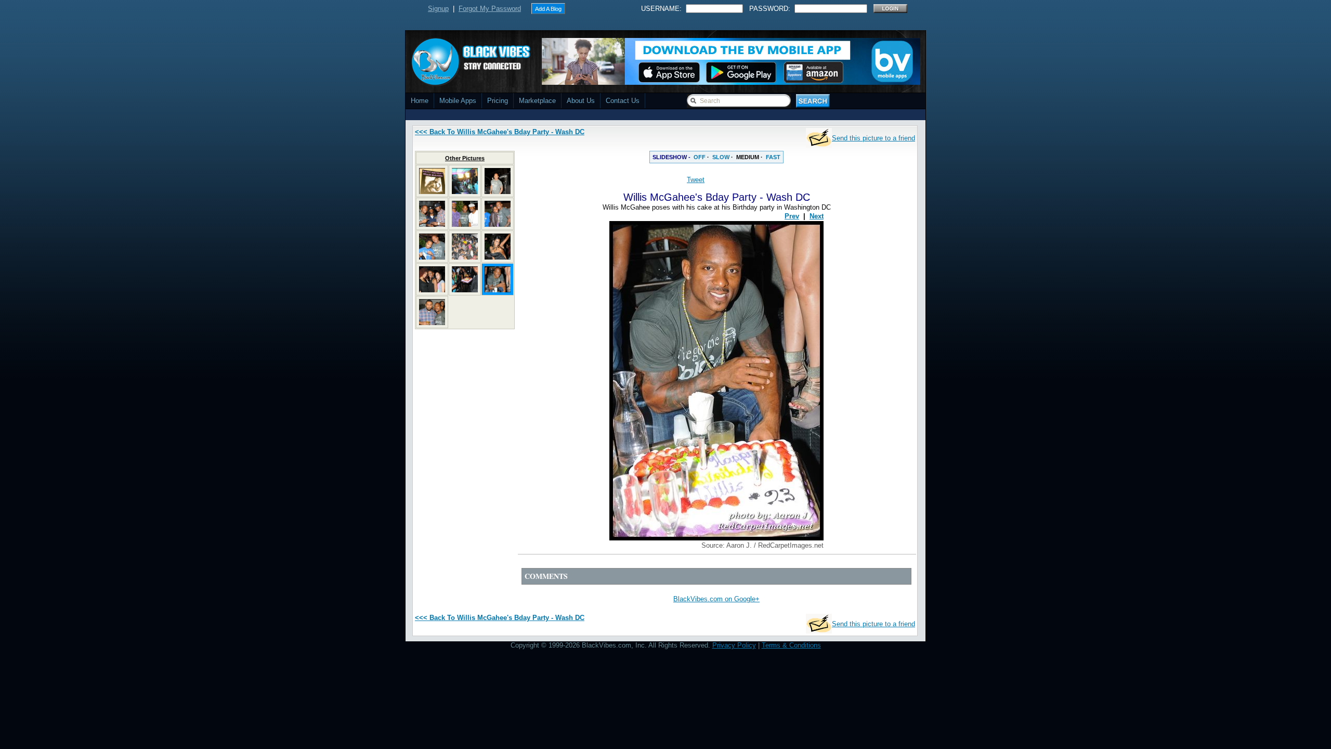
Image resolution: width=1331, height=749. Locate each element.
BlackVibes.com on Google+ (716, 599)
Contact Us (623, 101)
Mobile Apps (457, 101)
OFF (700, 157)
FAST (773, 157)
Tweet (695, 180)
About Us (581, 101)
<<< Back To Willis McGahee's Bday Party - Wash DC (499, 132)
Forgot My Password (490, 8)
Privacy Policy (734, 645)
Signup (438, 8)
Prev (792, 216)
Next (817, 216)
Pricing (497, 101)
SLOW (720, 157)
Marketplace (537, 101)
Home (419, 101)
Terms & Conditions (791, 645)
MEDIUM (747, 157)
